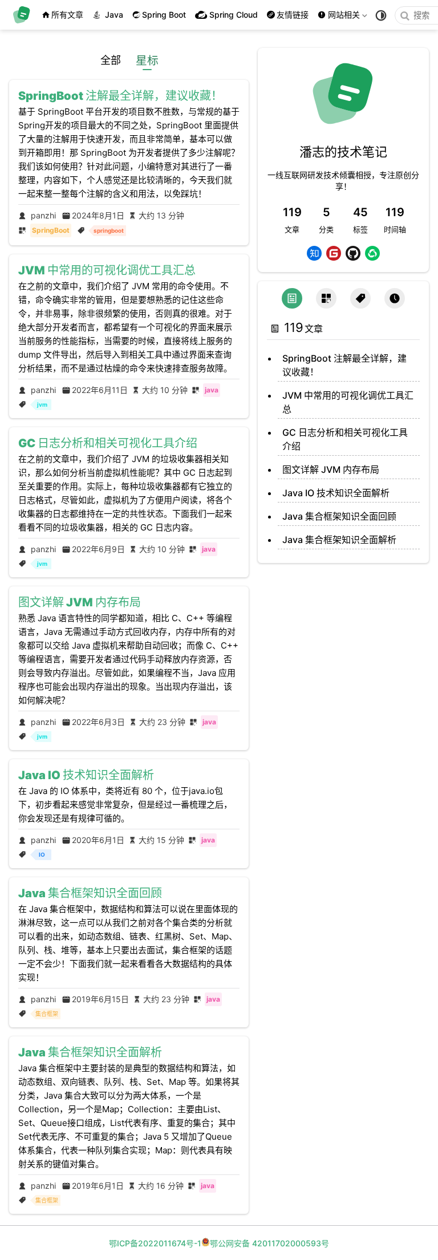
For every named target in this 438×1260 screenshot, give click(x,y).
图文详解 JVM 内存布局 (330, 469)
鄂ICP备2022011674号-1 (155, 1243)
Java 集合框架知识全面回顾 (339, 516)
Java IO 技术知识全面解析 (336, 493)
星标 (147, 60)
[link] (343, 128)
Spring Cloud (233, 14)
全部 (110, 60)
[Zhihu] (314, 253)
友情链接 (293, 14)
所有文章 (67, 14)
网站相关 (344, 17)
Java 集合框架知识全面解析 (339, 539)
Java (114, 14)
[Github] (353, 253)
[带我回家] (25, 15)
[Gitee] (333, 253)
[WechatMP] (372, 253)
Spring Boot (164, 14)
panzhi (43, 215)
